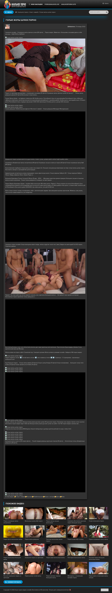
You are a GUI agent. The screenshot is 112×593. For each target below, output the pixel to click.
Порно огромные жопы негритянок (11, 522)
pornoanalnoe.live (52, 4)
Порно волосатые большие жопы (12, 558)
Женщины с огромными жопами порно (75, 577)
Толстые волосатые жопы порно (54, 540)
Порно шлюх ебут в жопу (75, 539)
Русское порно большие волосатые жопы (96, 558)
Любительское (38, 497)
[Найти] (106, 12)
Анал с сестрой (50, 497)
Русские (29, 497)
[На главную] (15, 4)
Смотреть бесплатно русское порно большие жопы (77, 522)
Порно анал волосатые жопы (55, 557)
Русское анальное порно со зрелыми (12, 577)
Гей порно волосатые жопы (76, 557)
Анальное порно (23, 12)
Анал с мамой (33, 12)
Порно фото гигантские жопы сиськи (98, 577)
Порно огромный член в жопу (98, 539)
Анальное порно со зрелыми (34, 557)
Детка (58, 497)
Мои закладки (37, 4)
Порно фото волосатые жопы (13, 539)
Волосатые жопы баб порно (34, 521)
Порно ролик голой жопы (33, 576)
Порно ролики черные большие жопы (53, 577)
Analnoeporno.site (68, 4)
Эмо (63, 497)
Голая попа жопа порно (96, 521)
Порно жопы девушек (32, 539)
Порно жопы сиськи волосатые (52, 522)
